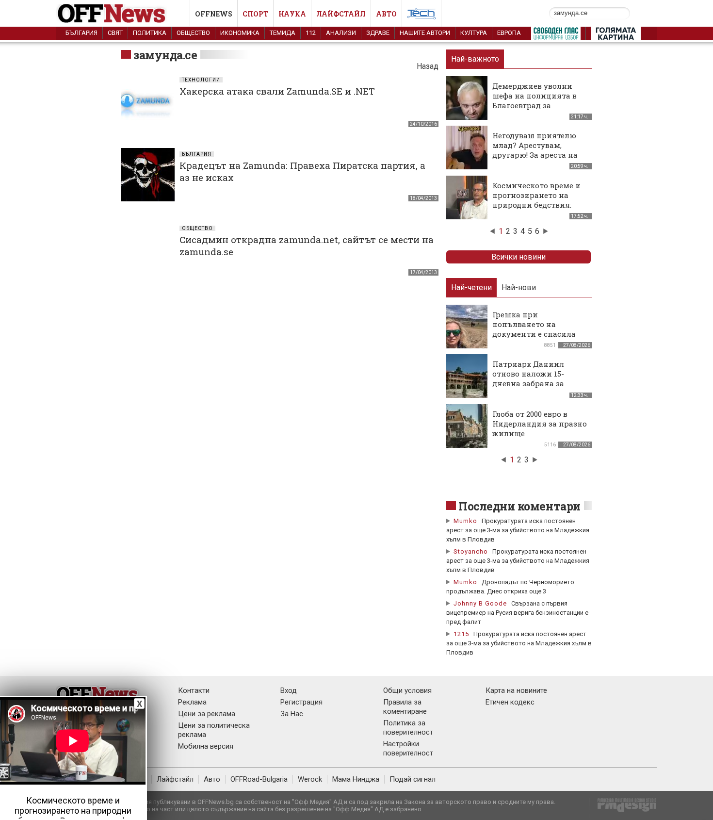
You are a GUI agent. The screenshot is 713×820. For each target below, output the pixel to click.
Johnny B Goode (480, 603)
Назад (427, 66)
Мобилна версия (205, 746)
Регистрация (301, 702)
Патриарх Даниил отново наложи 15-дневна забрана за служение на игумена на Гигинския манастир (539, 383)
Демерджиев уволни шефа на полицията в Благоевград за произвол (534, 100)
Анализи (341, 32)
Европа (509, 32)
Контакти (194, 690)
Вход (288, 690)
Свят (115, 32)
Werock (310, 779)
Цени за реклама (206, 713)
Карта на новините (516, 690)
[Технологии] (421, 15)
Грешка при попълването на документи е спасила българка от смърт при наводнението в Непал (537, 334)
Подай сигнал (412, 779)
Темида (282, 32)
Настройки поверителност (408, 748)
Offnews (213, 13)
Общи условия (407, 690)
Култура (473, 32)
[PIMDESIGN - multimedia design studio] (623, 808)
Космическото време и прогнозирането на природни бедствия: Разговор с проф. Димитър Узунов (536, 204)
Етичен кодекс (510, 702)
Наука (292, 13)
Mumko (465, 521)
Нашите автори (425, 32)
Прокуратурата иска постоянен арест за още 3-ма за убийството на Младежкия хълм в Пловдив (517, 530)
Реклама (192, 702)
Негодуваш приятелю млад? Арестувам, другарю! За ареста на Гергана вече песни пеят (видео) (535, 155)
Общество (193, 32)
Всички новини (518, 257)
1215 (461, 634)
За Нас (291, 713)
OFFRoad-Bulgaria (259, 779)
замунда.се (165, 55)
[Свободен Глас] (555, 35)
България (81, 32)
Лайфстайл (341, 13)
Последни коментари (519, 506)
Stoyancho (471, 551)
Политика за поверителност (408, 728)
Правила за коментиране (405, 707)
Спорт (255, 13)
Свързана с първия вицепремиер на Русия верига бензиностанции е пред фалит (517, 612)
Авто (386, 13)
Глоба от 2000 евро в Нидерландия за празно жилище (539, 423)
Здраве (377, 32)
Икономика (239, 32)
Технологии (201, 79)
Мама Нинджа (355, 779)
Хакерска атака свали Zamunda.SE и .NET (277, 91)
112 (311, 32)
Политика (149, 32)
